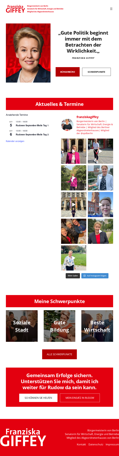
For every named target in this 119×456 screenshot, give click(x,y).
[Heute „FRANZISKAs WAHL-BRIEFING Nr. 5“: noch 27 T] (100, 231)
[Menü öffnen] (111, 9)
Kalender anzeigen (15, 141)
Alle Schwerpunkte (59, 354)
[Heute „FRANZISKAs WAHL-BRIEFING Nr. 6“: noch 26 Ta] (73, 204)
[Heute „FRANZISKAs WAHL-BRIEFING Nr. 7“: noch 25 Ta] (73, 177)
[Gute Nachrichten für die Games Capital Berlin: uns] (100, 177)
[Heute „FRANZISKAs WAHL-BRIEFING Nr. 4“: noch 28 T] (73, 258)
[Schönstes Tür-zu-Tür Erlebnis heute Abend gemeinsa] (73, 231)
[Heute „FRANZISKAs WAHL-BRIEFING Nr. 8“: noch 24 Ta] (73, 151)
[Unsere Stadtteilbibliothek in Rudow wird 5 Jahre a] (100, 151)
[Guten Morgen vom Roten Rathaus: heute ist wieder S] (100, 204)
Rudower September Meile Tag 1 (32, 125)
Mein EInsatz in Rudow (80, 398)
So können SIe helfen (38, 398)
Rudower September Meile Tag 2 (32, 134)
